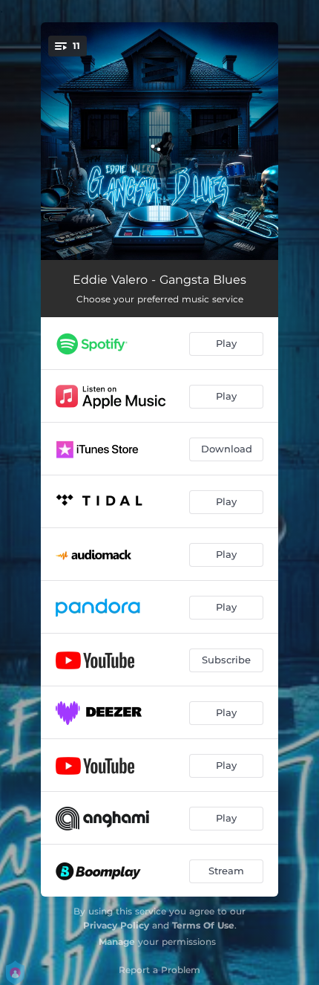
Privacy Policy (116, 925)
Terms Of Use (203, 925)
